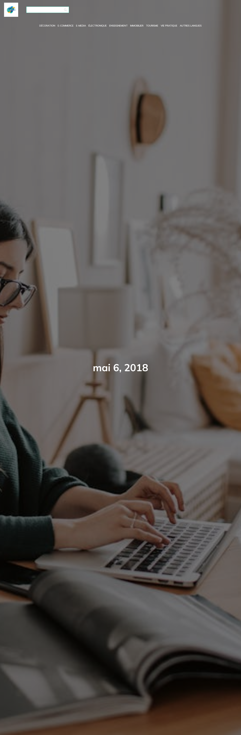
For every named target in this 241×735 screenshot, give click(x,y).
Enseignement (118, 25)
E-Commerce (66, 25)
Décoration (47, 25)
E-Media (81, 25)
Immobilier (136, 25)
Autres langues (191, 25)
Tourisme (152, 25)
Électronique (97, 25)
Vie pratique (169, 25)
